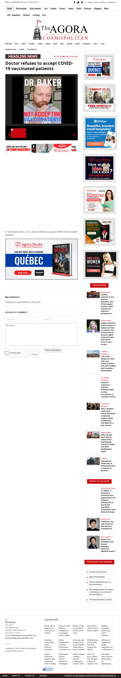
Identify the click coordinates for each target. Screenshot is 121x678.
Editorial (26, 15)
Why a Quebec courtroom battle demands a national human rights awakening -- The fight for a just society (108, 416)
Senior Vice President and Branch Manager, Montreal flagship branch (108, 545)
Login (89, 2)
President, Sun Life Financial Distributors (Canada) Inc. (107, 525)
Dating (77, 43)
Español (21, 49)
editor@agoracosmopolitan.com (23, 635)
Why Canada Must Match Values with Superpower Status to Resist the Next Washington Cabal (108, 443)
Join (96, 2)
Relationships (21, 8)
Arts (44, 15)
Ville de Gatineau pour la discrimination (100, 583)
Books (78, 8)
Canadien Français (10, 49)
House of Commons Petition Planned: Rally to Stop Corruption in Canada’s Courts (108, 389)
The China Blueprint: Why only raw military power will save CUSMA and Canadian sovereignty (108, 363)
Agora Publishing (96, 577)
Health (23, 43)
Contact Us (111, 2)
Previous (7, 354)
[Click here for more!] (101, 264)
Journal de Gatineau (98, 571)
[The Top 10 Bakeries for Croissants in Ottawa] (50, 631)
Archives (43, 676)
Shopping (97, 8)
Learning (36, 15)
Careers (62, 8)
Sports (95, 43)
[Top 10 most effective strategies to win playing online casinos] (65, 631)
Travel (102, 43)
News (62, 43)
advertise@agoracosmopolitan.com (19, 638)
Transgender (86, 43)
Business (87, 8)
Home (9, 8)
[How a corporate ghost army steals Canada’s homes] (107, 631)
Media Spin (8, 43)
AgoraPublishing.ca (15, 651)
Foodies (53, 8)
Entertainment (35, 8)
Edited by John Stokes (71, 56)
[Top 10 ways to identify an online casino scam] (79, 631)
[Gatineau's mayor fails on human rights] (93, 631)
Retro (16, 43)
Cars (46, 8)
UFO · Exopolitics (13, 15)
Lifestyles (31, 43)
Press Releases (32, 49)
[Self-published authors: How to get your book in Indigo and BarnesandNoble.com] (50, 659)
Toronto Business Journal (100, 599)
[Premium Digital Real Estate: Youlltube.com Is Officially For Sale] (107, 645)
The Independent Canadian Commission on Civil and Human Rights (101, 592)
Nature (55, 43)
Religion (47, 43)
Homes (71, 8)
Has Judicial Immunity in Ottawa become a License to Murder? (108, 466)
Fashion (40, 43)
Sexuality (69, 43)
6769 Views (59, 56)
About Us (16, 676)
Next (75, 354)
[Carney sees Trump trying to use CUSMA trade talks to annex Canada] (79, 645)
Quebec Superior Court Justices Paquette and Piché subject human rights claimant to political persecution (107, 304)
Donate (102, 2)
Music (106, 8)
